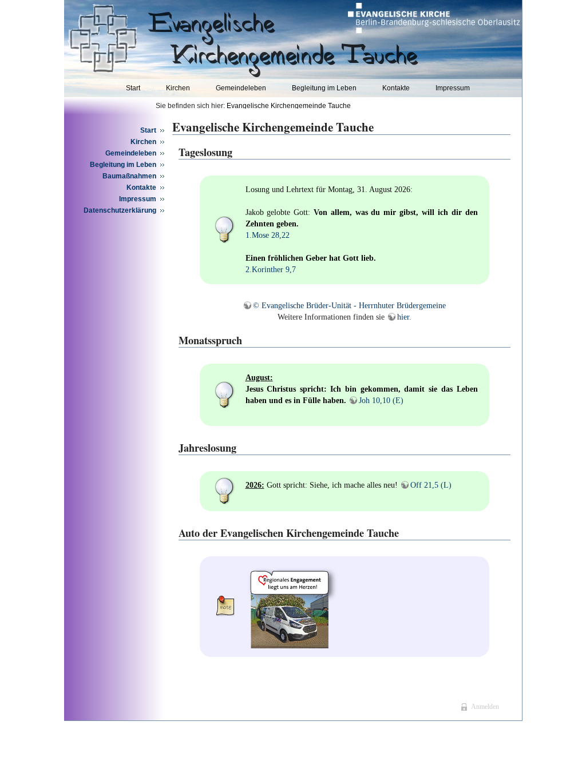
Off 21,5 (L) (431, 485)
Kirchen (178, 88)
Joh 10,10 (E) (381, 400)
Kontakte (396, 88)
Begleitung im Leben (324, 88)
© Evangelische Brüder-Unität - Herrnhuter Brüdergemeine (349, 305)
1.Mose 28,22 (268, 235)
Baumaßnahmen (129, 176)
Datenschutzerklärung (120, 210)
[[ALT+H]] (203, 37)
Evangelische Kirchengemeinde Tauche (289, 106)
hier (403, 317)
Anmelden (485, 707)
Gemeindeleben (241, 88)
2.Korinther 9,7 (271, 269)
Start (133, 88)
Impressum (452, 88)
